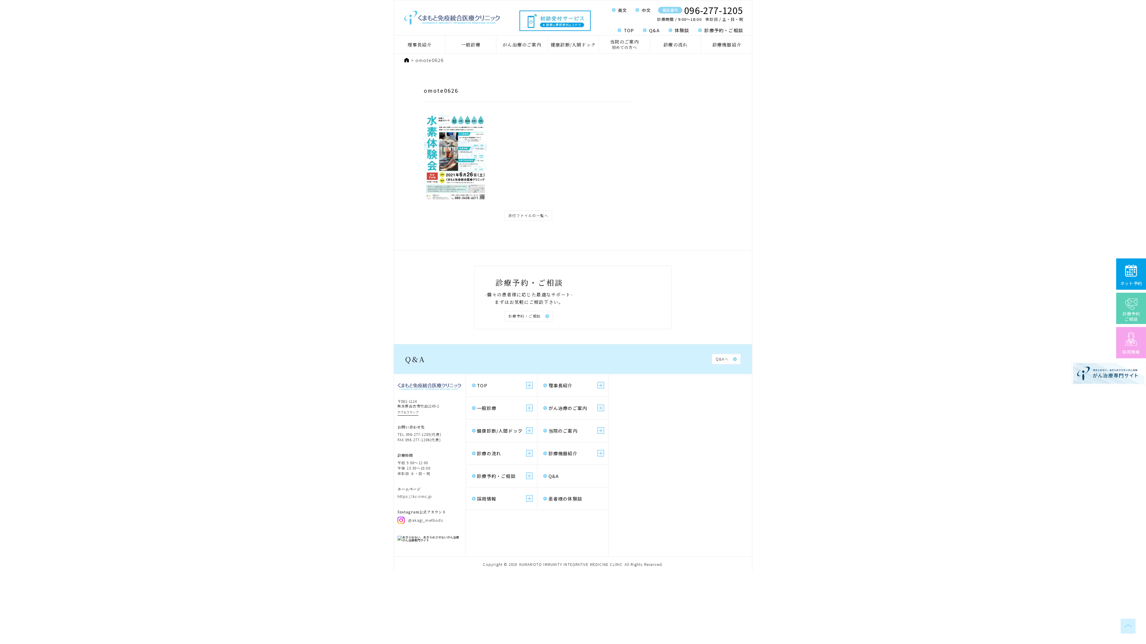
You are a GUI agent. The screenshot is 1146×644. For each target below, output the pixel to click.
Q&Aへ (722, 358)
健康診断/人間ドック (573, 44)
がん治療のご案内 (522, 44)
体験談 (682, 30)
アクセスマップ (408, 412)
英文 (622, 10)
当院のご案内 (624, 44)
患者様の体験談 (565, 499)
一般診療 (470, 44)
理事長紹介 (419, 44)
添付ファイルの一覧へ (528, 215)
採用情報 (486, 499)
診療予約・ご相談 (723, 30)
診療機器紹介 (726, 44)
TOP (629, 30)
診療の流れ (675, 44)
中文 (646, 10)
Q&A (654, 30)
